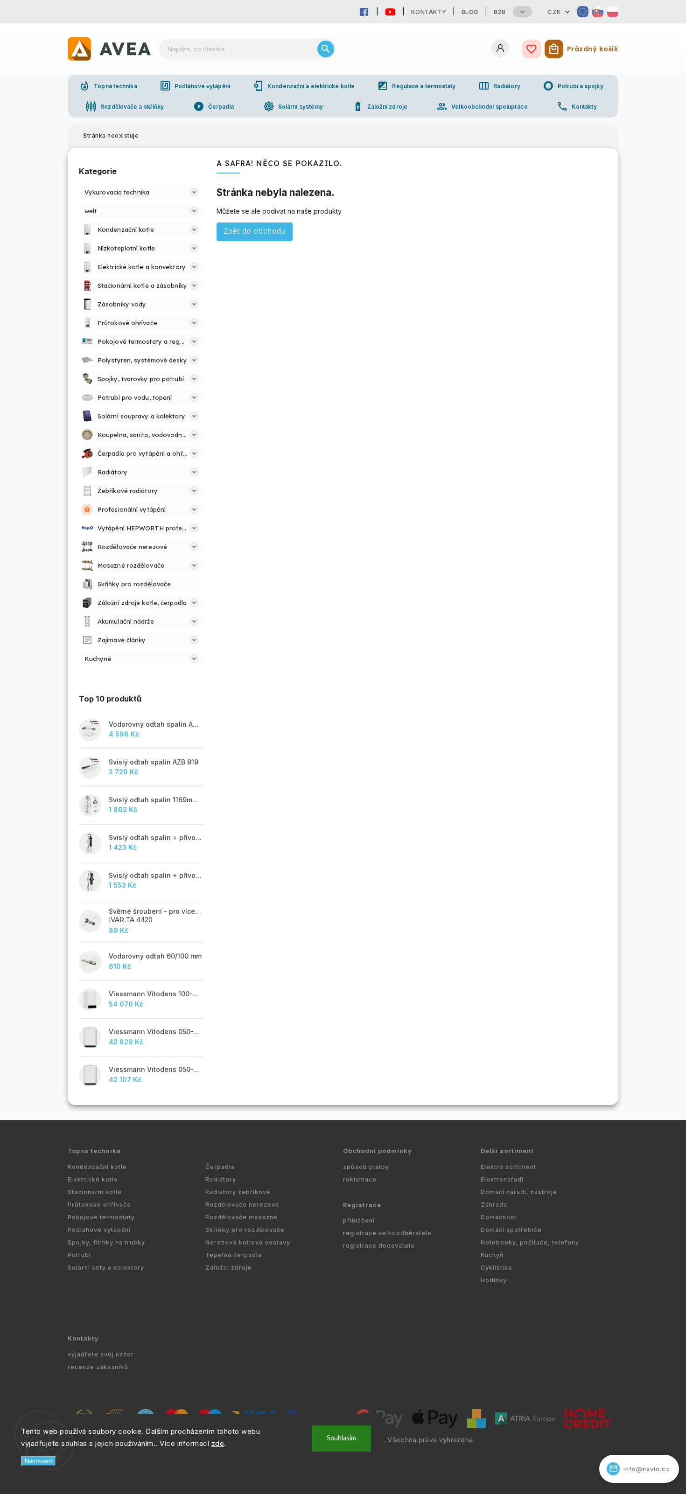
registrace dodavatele (379, 1245)
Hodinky (494, 1280)
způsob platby (366, 1166)
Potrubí (79, 1254)
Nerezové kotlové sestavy (247, 1242)
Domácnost (499, 1217)
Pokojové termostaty (101, 1217)
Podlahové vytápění (195, 85)
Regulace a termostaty (416, 85)
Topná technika (108, 85)
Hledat (325, 49)
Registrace (362, 1205)
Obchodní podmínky (377, 1150)
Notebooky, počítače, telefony (530, 1242)
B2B (500, 11)
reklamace (360, 1179)
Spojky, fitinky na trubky (106, 1242)
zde (217, 1443)
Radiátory (499, 85)
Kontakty (429, 11)
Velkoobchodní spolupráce (481, 106)
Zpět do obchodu (255, 231)
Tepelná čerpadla (233, 1254)
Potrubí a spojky (573, 85)
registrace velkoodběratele (387, 1233)
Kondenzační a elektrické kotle (303, 85)
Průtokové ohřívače (99, 1204)
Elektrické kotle (93, 1179)
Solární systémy (293, 106)
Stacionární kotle (95, 1191)
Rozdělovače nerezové (242, 1204)
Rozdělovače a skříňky (124, 106)
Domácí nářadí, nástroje (519, 1191)
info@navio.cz (639, 1468)
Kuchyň (492, 1254)
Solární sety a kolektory (106, 1267)
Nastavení (38, 1461)
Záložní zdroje (379, 106)
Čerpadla (213, 106)
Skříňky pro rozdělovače (245, 1229)
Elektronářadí (502, 1179)
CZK (554, 11)
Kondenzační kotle (97, 1166)
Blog (470, 11)
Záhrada (494, 1204)
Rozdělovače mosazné (241, 1217)
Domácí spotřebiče (511, 1229)
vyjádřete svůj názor (101, 1354)
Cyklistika (496, 1267)
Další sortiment (507, 1150)
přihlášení (359, 1220)
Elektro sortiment (508, 1166)
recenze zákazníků (98, 1366)
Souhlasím (341, 1438)
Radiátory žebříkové (238, 1191)
